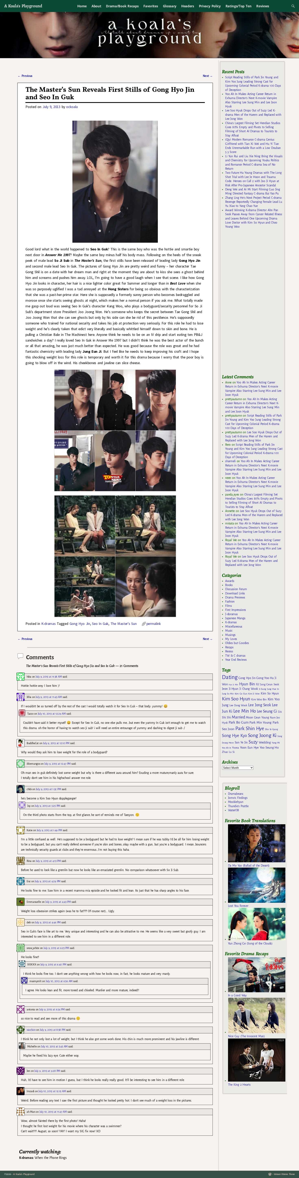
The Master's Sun (123, 623)
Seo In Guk (100, 623)
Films (228, 605)
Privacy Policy (210, 6)
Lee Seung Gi (267, 711)
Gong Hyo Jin (80, 623)
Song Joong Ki (262, 735)
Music (228, 630)
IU (257, 684)
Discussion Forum (236, 589)
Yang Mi (276, 742)
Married (238, 717)
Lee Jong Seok (259, 705)
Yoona (235, 747)
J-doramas (231, 614)
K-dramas (48, 623)
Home (82, 6)
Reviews (262, 6)
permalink (153, 623)
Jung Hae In (273, 689)
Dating (229, 677)
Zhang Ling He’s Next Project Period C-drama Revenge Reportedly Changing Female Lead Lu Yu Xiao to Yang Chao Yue (253, 202)
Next (208, 76)
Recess (229, 651)
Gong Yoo (262, 678)
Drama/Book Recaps (122, 6)
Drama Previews (235, 597)
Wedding (265, 742)
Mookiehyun (235, 802)
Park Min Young (260, 722)
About (96, 6)
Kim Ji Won (254, 693)
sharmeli (230, 461)
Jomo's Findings (238, 797)
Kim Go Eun (241, 693)
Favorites (150, 6)
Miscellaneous (233, 626)
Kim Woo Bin (258, 699)
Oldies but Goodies (237, 643)
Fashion (230, 601)
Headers (187, 6)
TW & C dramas (235, 655)
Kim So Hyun (270, 693)
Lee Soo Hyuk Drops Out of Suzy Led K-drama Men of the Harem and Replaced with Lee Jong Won (253, 114)
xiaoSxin (31, 1029)
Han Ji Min (233, 684)
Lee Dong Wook (238, 705)
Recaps (229, 647)
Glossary (169, 6)
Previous (24, 76)
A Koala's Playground (23, 6)
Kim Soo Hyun (236, 698)
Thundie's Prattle (238, 806)
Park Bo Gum (238, 722)
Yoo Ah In (226, 748)
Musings (230, 634)
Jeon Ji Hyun (230, 688)
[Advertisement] (252, 303)
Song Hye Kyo (234, 735)
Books (228, 585)
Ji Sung (262, 689)
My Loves (231, 639)
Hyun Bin (247, 684)
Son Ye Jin (241, 742)
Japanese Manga (235, 618)
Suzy (253, 742)
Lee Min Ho (244, 711)
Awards (229, 581)
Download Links (235, 593)
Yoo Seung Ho (269, 747)
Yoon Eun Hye (249, 747)
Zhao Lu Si (228, 751)
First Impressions (235, 609)
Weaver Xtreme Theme (284, 1174)
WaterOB (233, 810)
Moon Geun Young (257, 717)
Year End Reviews (236, 659)
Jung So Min (228, 693)
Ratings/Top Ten (239, 6)
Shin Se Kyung (271, 729)
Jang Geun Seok (269, 684)
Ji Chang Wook (248, 688)
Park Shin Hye (249, 728)
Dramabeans (235, 793)
